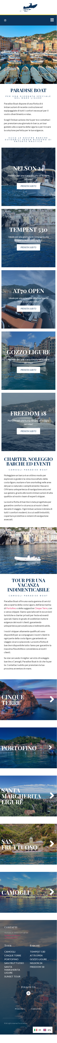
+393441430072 (11, 938)
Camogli (9, 951)
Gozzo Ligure (38, 959)
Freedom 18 (37, 966)
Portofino (11, 608)
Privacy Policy (20, 1009)
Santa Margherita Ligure (12, 969)
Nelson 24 (36, 963)
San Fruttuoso (14, 963)
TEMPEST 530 (37, 951)
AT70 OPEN (36, 955)
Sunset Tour (12, 976)
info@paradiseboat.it (12, 935)
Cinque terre (12, 955)
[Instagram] (5, 20)
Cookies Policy (36, 1009)
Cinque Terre (41, 608)
